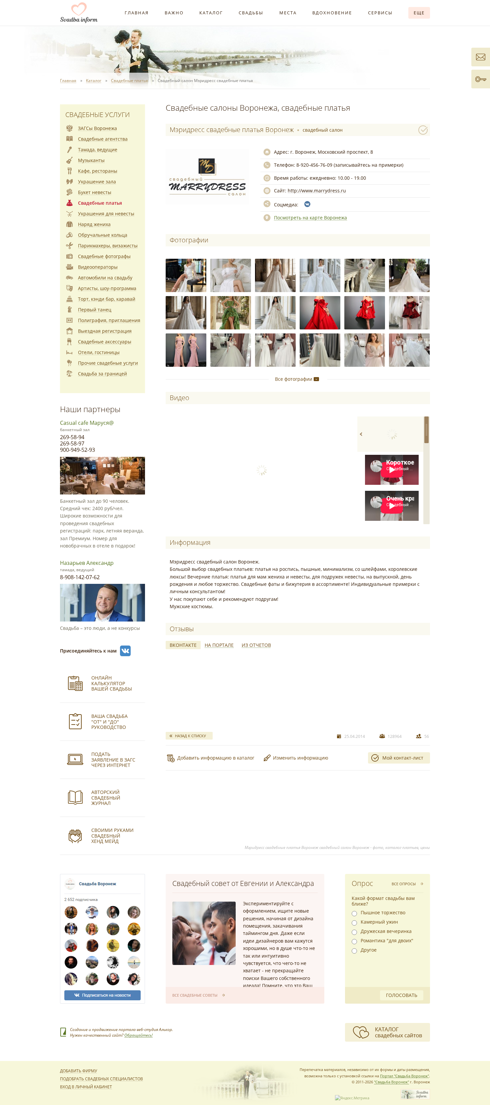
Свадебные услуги (97, 114)
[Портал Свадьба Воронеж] (79, 12)
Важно (174, 13)
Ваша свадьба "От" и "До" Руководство (109, 722)
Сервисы (380, 13)
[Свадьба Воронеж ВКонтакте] (125, 651)
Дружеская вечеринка (386, 931)
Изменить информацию (300, 758)
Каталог (211, 13)
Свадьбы (251, 13)
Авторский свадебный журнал (105, 798)
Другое (369, 950)
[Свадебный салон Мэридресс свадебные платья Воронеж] (186, 275)
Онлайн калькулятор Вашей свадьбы (111, 683)
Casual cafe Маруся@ (87, 422)
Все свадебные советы (194, 995)
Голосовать (401, 995)
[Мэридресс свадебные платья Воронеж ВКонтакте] (307, 204)
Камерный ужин (379, 922)
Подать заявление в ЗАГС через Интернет (113, 760)
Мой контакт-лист (402, 758)
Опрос (362, 883)
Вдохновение (332, 13)
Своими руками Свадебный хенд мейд (112, 836)
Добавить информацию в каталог (215, 758)
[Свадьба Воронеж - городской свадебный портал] (415, 1097)
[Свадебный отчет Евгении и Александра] (204, 933)
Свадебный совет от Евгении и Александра (243, 883)
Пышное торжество (383, 912)
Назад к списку (190, 735)
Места (288, 13)
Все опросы (404, 884)
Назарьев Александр (87, 563)
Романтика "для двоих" (387, 940)
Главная (137, 13)
